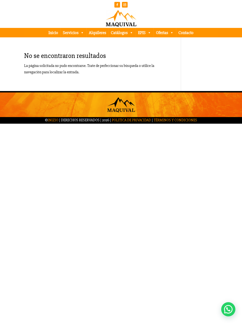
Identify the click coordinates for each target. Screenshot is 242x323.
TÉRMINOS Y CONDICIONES (175, 120)
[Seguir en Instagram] (125, 5)
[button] (228, 309)
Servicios (70, 32)
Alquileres (97, 32)
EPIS (142, 32)
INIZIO (53, 120)
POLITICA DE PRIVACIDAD (131, 120)
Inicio (53, 32)
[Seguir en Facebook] (117, 5)
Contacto (186, 32)
